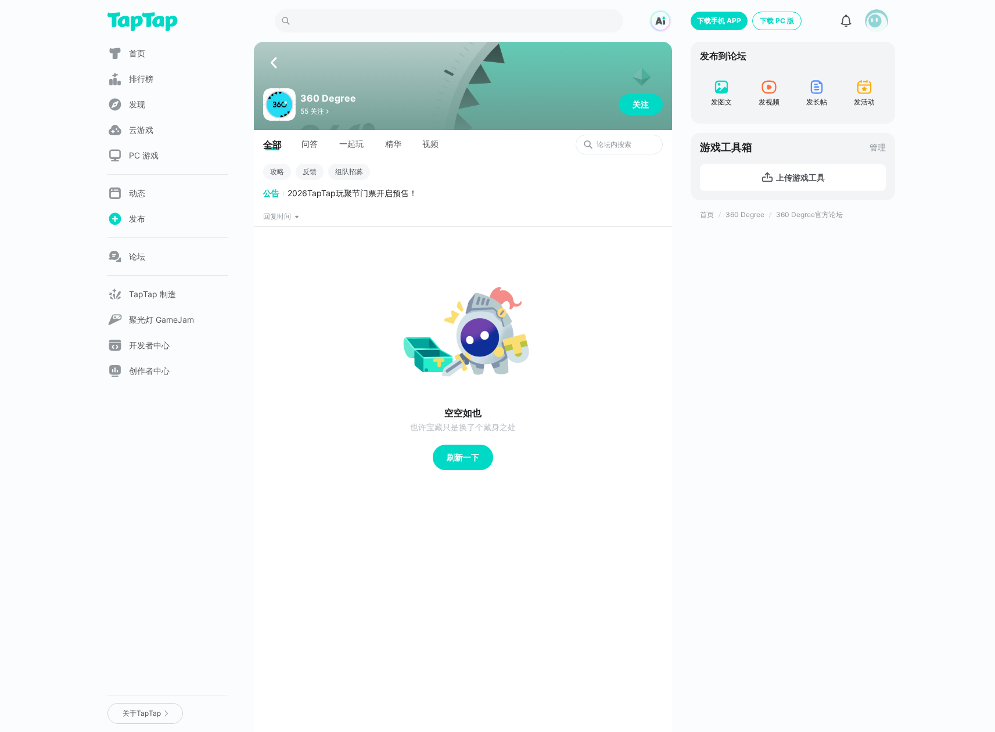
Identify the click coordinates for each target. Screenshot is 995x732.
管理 (878, 147)
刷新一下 (463, 457)
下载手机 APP (719, 20)
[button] (876, 21)
